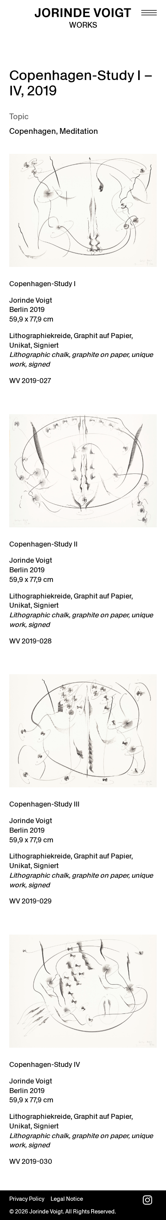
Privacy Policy (26, 1199)
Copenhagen (32, 131)
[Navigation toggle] (149, 12)
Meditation (78, 131)
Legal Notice (67, 1199)
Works (83, 25)
